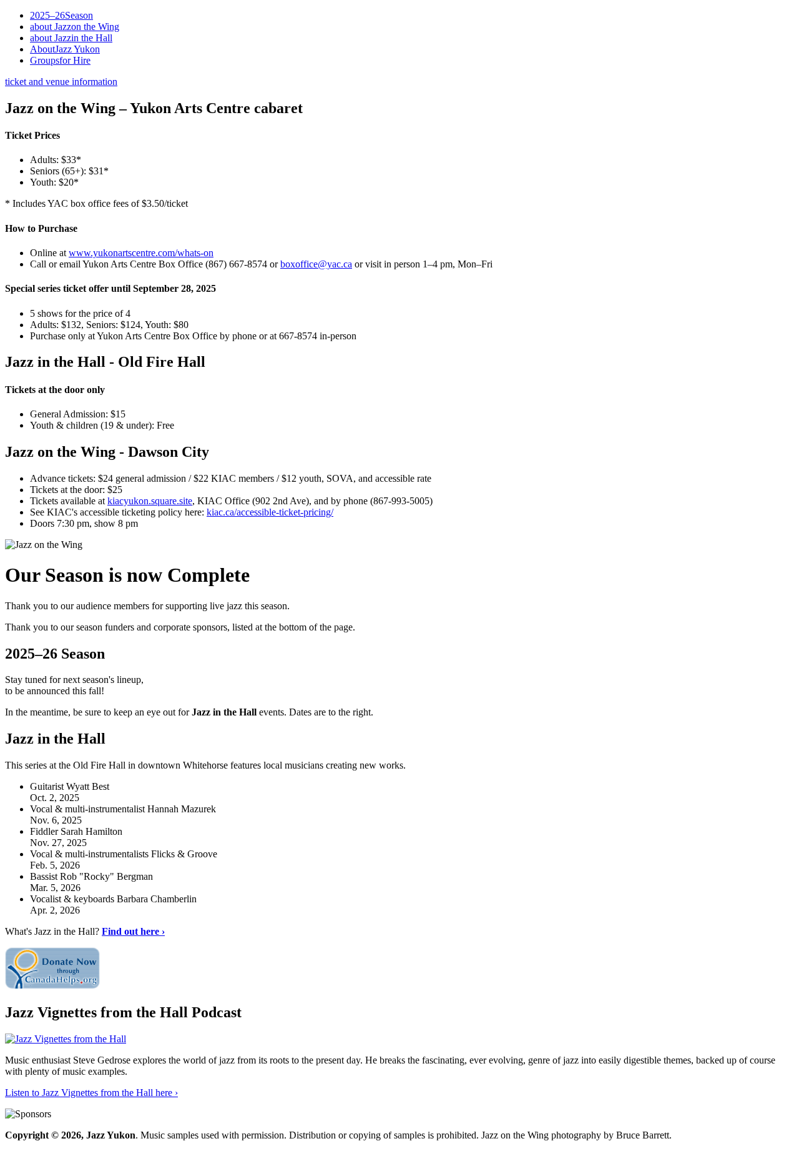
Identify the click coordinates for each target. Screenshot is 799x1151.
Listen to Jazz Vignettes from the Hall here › (91, 1092)
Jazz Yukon (65, 49)
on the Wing (74, 26)
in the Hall (71, 37)
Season (61, 15)
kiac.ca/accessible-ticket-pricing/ (270, 512)
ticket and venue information (61, 81)
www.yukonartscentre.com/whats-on (141, 252)
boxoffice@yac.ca (316, 264)
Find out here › (133, 931)
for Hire (60, 60)
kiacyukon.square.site (149, 501)
